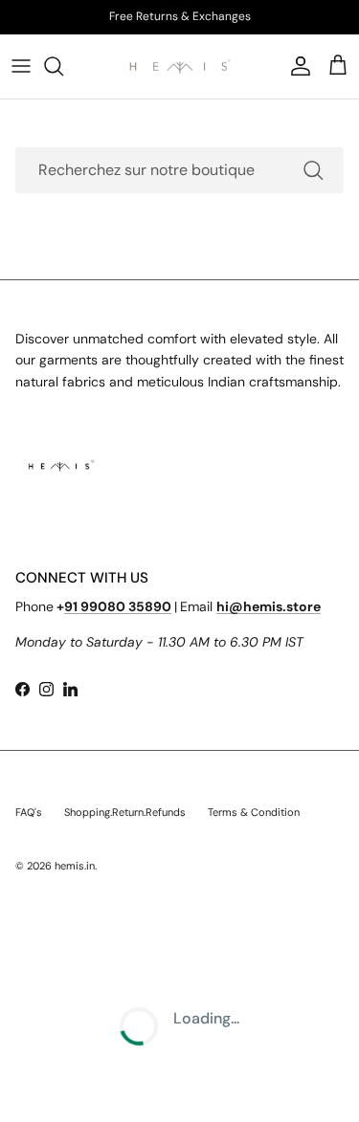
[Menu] (21, 66)
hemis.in (75, 865)
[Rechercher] (313, 170)
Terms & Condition (254, 812)
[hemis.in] (180, 66)
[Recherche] (63, 66)
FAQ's (28, 812)
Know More (255, 24)
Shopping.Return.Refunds (125, 812)
